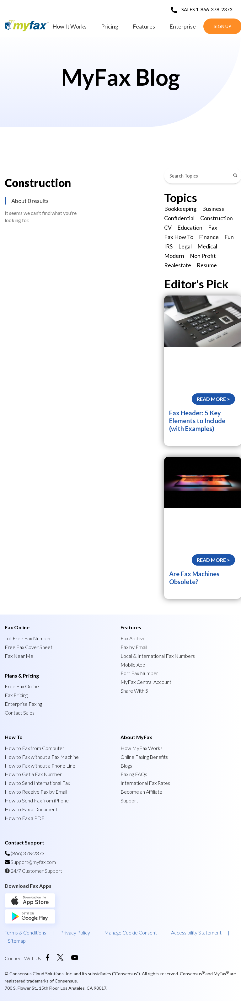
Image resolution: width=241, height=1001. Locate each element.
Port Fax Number (139, 673)
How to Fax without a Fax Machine (42, 757)
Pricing (109, 26)
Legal (185, 246)
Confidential (179, 218)
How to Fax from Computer (34, 748)
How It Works (69, 26)
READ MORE (212, 399)
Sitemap (17, 941)
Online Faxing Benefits (144, 757)
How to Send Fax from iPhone (37, 800)
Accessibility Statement (196, 932)
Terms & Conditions (25, 932)
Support (129, 800)
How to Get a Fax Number (33, 774)
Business (213, 208)
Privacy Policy (75, 932)
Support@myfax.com (33, 862)
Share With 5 (134, 691)
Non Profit (203, 255)
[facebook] (47, 958)
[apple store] (35, 905)
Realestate (177, 265)
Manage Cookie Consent (130, 932)
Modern (174, 255)
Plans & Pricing (22, 676)
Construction (216, 218)
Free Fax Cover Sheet (28, 647)
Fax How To (178, 236)
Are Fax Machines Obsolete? (194, 577)
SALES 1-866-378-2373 (207, 9)
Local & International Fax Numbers (157, 656)
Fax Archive (133, 638)
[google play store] (30, 921)
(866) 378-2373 (27, 853)
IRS (168, 246)
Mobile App (132, 665)
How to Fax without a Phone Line (40, 766)
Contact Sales (20, 713)
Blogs (126, 766)
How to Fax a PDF (25, 818)
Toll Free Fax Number (28, 638)
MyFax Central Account (145, 682)
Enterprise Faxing (23, 704)
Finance (209, 236)
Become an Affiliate (141, 792)
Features (144, 26)
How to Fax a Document (31, 809)
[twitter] (60, 958)
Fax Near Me (19, 656)
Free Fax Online (22, 686)
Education (189, 227)
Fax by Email (133, 647)
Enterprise (182, 26)
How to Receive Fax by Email (36, 792)
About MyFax (136, 737)
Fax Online (17, 627)
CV (168, 227)
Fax (212, 227)
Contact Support (24, 842)
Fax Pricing (16, 695)
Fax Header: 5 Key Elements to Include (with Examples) (197, 420)
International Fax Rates (145, 783)
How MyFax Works (141, 748)
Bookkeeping (180, 208)
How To (14, 737)
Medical (207, 246)
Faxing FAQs (133, 774)
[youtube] (74, 958)
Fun (229, 236)
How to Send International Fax (37, 783)
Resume (207, 265)
